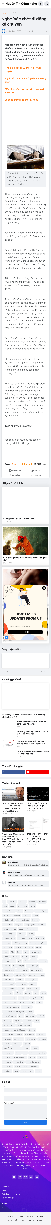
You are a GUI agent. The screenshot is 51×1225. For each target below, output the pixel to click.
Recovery (7, 1021)
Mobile (28, 993)
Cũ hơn (44, 672)
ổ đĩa (39, 1002)
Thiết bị (6, 1044)
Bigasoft (7, 915)
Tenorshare (30, 1039)
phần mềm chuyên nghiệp (14, 1011)
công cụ (18, 924)
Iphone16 (43, 961)
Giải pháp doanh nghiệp (11, 1194)
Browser (17, 915)
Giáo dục (15, 957)
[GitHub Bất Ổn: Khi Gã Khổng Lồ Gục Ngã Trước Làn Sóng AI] (38, 794)
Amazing (11, 902)
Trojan (32, 1057)
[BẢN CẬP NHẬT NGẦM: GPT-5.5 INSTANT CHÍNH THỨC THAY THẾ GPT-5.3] (38, 824)
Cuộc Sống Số (9, 934)
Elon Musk (29, 947)
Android (32, 902)
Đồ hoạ (18, 947)
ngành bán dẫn (10, 998)
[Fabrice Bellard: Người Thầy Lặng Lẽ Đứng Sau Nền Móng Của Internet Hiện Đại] (13, 794)
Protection (30, 1016)
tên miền (42, 1039)
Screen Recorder (24, 1025)
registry (17, 1021)
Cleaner (35, 920)
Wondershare (27, 1071)
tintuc (18, 1053)
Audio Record (9, 911)
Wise (16, 1071)
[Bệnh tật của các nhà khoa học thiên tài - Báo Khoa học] (8, 754)
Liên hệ (31, 1220)
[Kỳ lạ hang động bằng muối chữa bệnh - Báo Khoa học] (8, 724)
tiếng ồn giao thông (11, 1048)
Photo (30, 1011)
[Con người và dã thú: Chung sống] (25, 502)
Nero (36, 993)
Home (4, 1207)
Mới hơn (7, 672)
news (43, 993)
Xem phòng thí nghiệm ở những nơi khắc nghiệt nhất (25, 559)
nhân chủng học (10, 1002)
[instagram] (31, 1177)
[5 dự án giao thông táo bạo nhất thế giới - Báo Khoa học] (8, 734)
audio (32, 906)
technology (18, 1039)
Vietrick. (40, 1216)
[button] (3, 3)
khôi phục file (20, 975)
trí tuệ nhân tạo (20, 1057)
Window (34, 1066)
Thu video (17, 1044)
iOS (19, 961)
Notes (22, 1002)
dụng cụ (7, 943)
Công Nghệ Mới (10, 929)
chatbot (27, 915)
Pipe (21, 1016)
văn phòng (19, 1062)
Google (25, 957)
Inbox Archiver (9, 961)
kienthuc (19, 979)
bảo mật (28, 911)
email (38, 947)
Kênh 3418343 (18, 966)
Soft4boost (29, 1034)
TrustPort (41, 1057)
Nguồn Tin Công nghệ (21, 3)
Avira (20, 911)
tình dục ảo (8, 1053)
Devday (31, 934)
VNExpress (8, 1066)
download (40, 938)
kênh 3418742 (36, 970)
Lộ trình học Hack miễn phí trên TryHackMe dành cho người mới (31, 742)
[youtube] (37, 772)
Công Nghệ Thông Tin (28, 929)
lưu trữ (21, 989)
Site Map (40, 1220)
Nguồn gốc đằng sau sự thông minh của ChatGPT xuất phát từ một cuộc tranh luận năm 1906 (13, 839)
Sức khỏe (7, 1039)
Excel (5, 952)
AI (4, 902)
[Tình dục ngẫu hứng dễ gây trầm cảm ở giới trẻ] (25, 583)
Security (32, 1030)
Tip (25, 1053)
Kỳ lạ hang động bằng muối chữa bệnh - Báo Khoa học (31, 722)
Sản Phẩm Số (9, 1025)
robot (37, 1021)
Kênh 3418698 (9, 970)
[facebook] (13, 772)
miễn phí (18, 993)
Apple (12, 906)
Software (40, 1034)
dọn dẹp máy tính (25, 938)
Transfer (7, 1057)
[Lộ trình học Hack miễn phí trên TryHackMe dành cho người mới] (8, 744)
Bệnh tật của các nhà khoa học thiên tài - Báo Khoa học (33, 752)
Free (26, 952)
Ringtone (27, 1021)
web (25, 1066)
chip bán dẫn (9, 920)
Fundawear (35, 952)
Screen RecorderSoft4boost (14, 1030)
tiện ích (27, 1044)
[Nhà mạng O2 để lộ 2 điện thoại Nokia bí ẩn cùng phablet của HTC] (25, 696)
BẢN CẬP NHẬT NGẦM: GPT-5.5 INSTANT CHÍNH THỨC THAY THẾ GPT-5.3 (38, 838)
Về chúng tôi (20, 1220)
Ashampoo (22, 906)
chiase (35, 915)
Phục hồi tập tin (10, 1016)
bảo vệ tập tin (41, 911)
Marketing (8, 993)
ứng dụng (7, 1062)
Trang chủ (5, 13)
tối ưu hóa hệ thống (37, 1053)
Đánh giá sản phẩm (38, 943)
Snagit (19, 1034)
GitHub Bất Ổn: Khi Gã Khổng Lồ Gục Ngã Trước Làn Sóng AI (37, 806)
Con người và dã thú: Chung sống (18, 518)
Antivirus (42, 902)
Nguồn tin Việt (8, 1197)
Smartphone (8, 1034)
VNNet (13, 13)
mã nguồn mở (33, 989)
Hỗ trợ (34, 957)
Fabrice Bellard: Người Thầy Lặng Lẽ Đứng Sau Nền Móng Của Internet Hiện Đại (12, 807)
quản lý (41, 1016)
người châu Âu (37, 998)
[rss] (37, 1177)
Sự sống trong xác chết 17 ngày (21, 99)
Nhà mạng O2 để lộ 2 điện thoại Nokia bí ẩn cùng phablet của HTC (23, 715)
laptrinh (33, 984)
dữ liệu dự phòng (20, 943)
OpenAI (31, 1002)
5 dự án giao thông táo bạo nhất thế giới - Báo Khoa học (32, 732)
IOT (25, 961)
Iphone (33, 961)
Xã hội (38, 1071)
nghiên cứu (23, 998)
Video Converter (33, 1062)
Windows (7, 1071)
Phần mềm (26, 1007)
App (5, 906)
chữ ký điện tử (23, 920)
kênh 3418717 (23, 970)
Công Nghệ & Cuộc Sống (34, 924)
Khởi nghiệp (8, 979)
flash (19, 952)
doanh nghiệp (9, 938)
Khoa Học (7, 975)
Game (6, 957)
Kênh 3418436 (32, 966)
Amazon (22, 902)
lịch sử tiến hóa (9, 989)
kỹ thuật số (22, 984)
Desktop (21, 934)
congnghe (8, 924)
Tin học (26, 1048)
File (12, 952)
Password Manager (11, 1007)
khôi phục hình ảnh (36, 975)
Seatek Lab (6, 1190)
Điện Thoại (8, 947)
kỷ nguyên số (9, 984)
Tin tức (35, 1048)
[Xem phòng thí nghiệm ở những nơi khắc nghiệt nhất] (25, 541)
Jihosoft (7, 966)
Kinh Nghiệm (32, 979)
